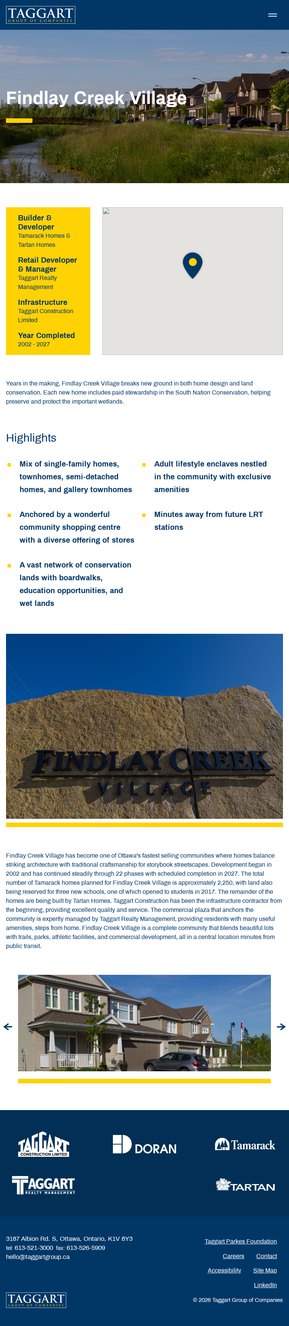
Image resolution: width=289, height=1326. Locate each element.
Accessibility (224, 1270)
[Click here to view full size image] (144, 1023)
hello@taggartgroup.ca (38, 1256)
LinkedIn (265, 1285)
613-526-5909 (86, 1247)
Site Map (265, 1270)
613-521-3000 (34, 1247)
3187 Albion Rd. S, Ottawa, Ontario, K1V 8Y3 (69, 1238)
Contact (266, 1256)
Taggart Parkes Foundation (241, 1241)
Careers (233, 1256)
